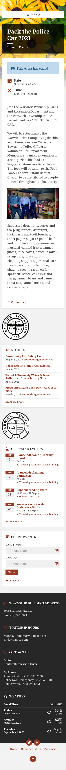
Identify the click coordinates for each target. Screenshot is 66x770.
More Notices (15, 401)
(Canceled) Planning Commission (30, 474)
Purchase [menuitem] (50, 749)
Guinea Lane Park (29, 496)
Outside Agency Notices (39, 359)
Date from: (13, 544)
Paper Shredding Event (31, 490)
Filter (11, 572)
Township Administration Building (39, 464)
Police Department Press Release (28, 365)
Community (18, 302)
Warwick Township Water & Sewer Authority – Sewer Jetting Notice (28, 377)
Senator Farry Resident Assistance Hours (31, 506)
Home (11, 47)
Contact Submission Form (20, 664)
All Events (13, 580)
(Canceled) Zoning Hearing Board (34, 456)
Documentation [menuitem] (31, 749)
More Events (14, 521)
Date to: (11, 558)
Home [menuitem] (14, 749)
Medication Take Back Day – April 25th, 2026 (31, 389)
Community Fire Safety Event (25, 356)
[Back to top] (33, 759)
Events (23, 47)
